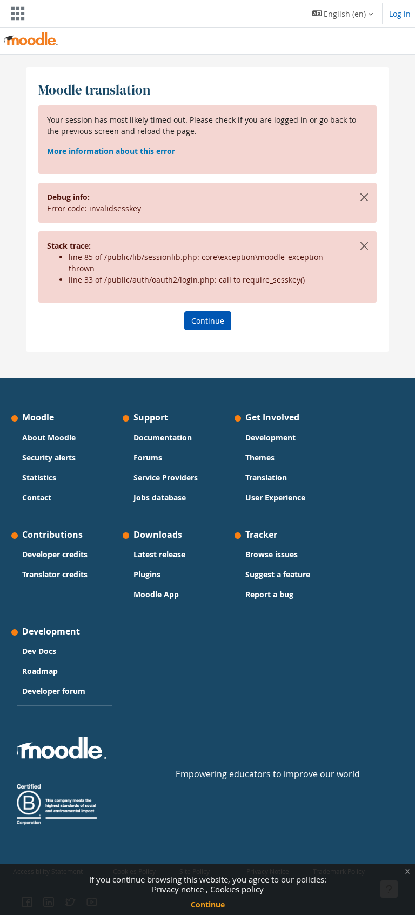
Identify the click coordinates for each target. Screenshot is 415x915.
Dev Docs (39, 651)
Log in (400, 14)
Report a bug (269, 594)
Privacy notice (179, 889)
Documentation (162, 437)
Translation (266, 477)
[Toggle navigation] (15, 13)
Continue (208, 904)
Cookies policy (237, 889)
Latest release (159, 554)
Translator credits (55, 574)
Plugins (146, 574)
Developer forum (53, 691)
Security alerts (49, 457)
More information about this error (111, 151)
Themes (260, 457)
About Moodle (49, 437)
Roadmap (40, 671)
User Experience (275, 497)
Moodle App (156, 594)
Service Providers (165, 477)
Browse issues (271, 554)
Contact (36, 497)
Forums (147, 457)
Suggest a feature (277, 574)
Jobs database (159, 497)
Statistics (39, 477)
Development (270, 437)
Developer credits (55, 554)
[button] (342, 13)
